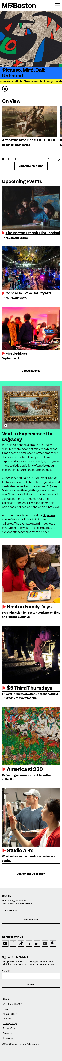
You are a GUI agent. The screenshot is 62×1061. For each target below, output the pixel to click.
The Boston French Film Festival (33, 232)
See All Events (31, 371)
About (6, 999)
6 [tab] (26, 159)
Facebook (13, 943)
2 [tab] (9, 159)
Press (6, 1009)
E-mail (5, 971)
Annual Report (10, 1014)
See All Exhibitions (31, 166)
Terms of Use (9, 1028)
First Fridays (16, 353)
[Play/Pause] (5, 89)
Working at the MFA (12, 1004)
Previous (50, 159)
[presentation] (31, 208)
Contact (7, 1018)
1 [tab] (4, 159)
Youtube (45, 943)
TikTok (21, 943)
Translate (8, 1038)
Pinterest (53, 943)
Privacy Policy (10, 1023)
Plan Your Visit (31, 919)
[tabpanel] (29, 126)
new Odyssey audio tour (17, 494)
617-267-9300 (9, 910)
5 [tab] (22, 159)
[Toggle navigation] (57, 5)
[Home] (19, 5)
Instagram (5, 943)
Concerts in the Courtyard (28, 293)
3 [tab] (13, 159)
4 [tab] (17, 159)
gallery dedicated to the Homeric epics (32, 478)
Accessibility (9, 1033)
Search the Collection (31, 874)
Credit (6, 425)
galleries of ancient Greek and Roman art (28, 503)
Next (57, 159)
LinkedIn (37, 943)
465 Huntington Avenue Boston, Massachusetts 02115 (17, 902)
